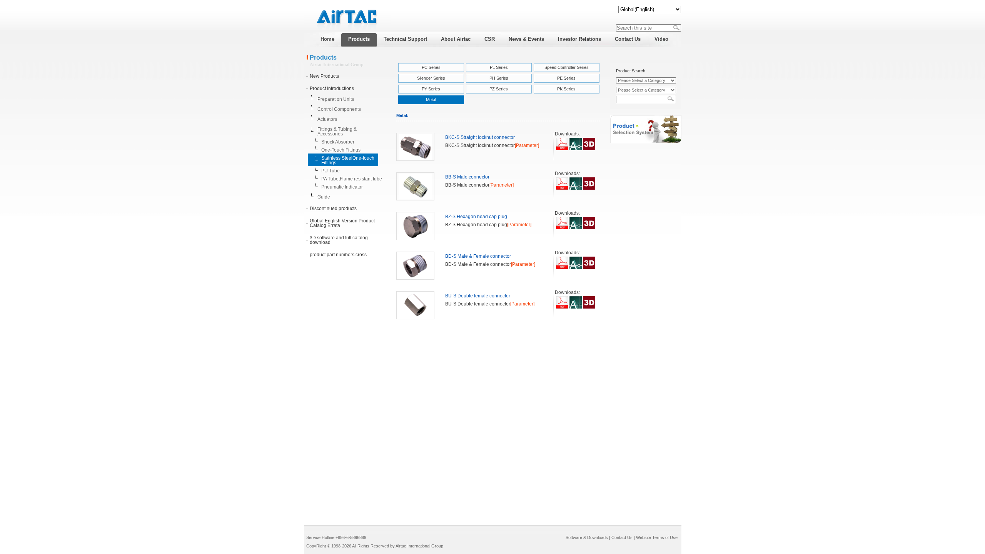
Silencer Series (431, 78)
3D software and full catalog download (339, 240)
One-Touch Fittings (341, 150)
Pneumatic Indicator (342, 187)
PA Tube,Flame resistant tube (351, 179)
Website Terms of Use (657, 537)
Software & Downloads (587, 537)
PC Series (431, 67)
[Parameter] (527, 145)
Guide (323, 197)
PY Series (431, 89)
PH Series (498, 78)
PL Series (499, 67)
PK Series (566, 89)
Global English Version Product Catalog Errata (342, 223)
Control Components (339, 109)
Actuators (327, 119)
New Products (324, 76)
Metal (431, 99)
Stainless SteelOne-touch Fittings (347, 160)
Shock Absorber (337, 142)
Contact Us (622, 537)
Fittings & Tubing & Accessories (337, 132)
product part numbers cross (338, 254)
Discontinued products (333, 208)
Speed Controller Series (566, 67)
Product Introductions (332, 88)
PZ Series (498, 89)
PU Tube (330, 171)
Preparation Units (335, 99)
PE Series (566, 78)
